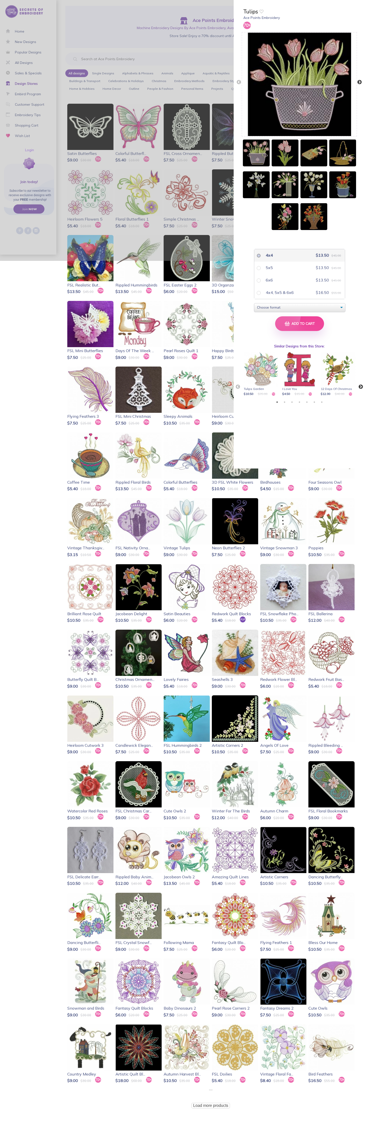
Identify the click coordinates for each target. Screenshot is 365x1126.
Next (359, 82)
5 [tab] (306, 402)
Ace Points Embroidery (261, 17)
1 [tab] (277, 402)
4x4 (269, 255)
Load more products (210, 1105)
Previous (238, 82)
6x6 (269, 280)
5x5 (269, 267)
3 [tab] (292, 402)
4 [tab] (299, 402)
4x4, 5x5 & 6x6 (279, 292)
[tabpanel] (262, 374)
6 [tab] (314, 402)
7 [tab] (321, 402)
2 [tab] (284, 402)
